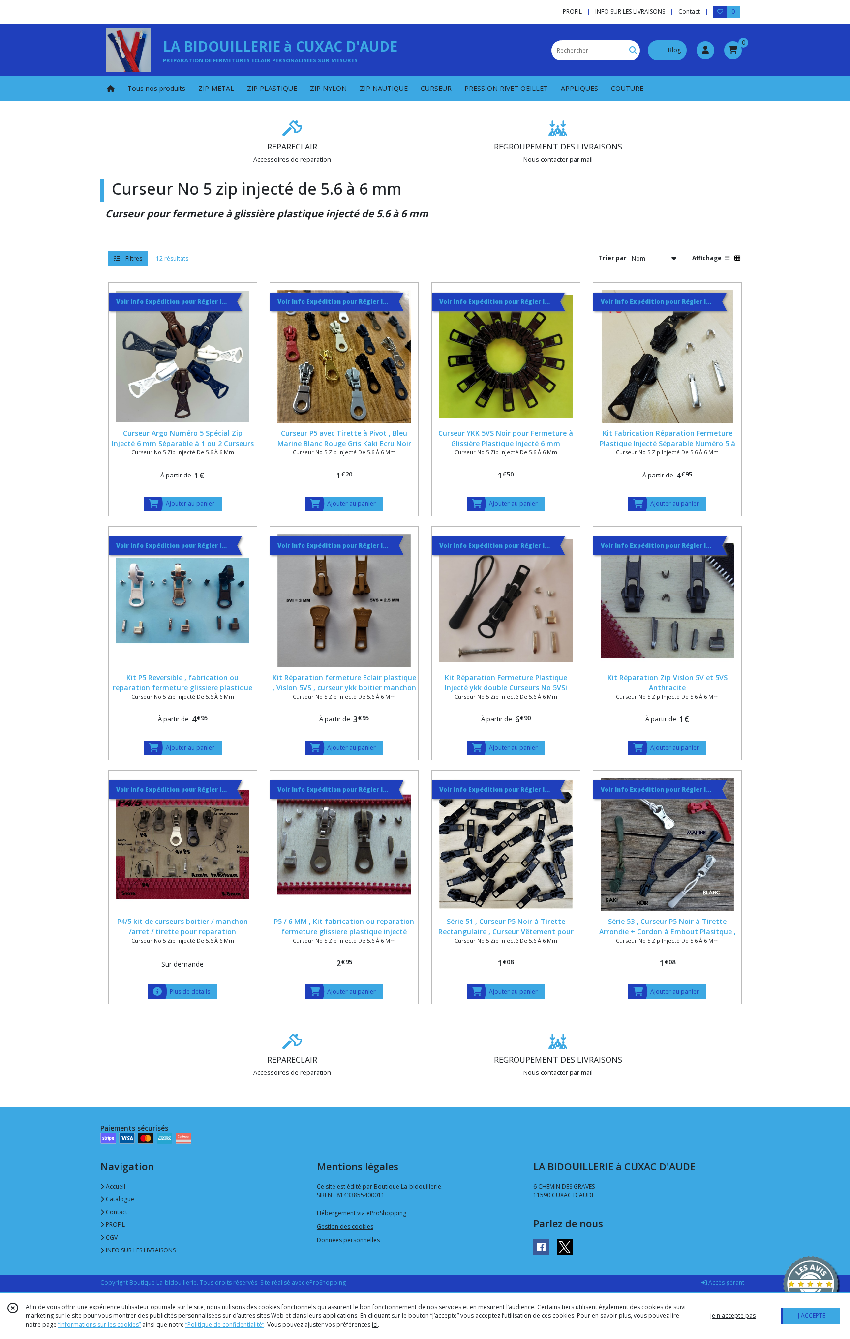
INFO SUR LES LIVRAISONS (140, 1250)
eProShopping (326, 1283)
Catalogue (119, 1199)
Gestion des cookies (345, 1226)
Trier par (613, 258)
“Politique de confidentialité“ (224, 1324)
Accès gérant (725, 1283)
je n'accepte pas (733, 1315)
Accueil (114, 1186)
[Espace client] (705, 50)
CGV (111, 1237)
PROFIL (114, 1224)
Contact (689, 11)
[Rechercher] (633, 50)
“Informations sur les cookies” (99, 1324)
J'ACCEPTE (811, 1315)
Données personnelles (348, 1240)
